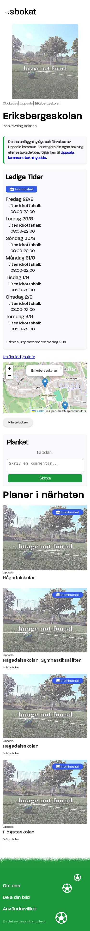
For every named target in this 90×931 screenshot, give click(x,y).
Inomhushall (24, 189)
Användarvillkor (20, 908)
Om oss (11, 885)
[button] (45, 383)
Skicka (45, 478)
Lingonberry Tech (32, 921)
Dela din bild (16, 897)
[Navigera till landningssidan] (18, 12)
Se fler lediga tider (19, 357)
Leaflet (39, 411)
